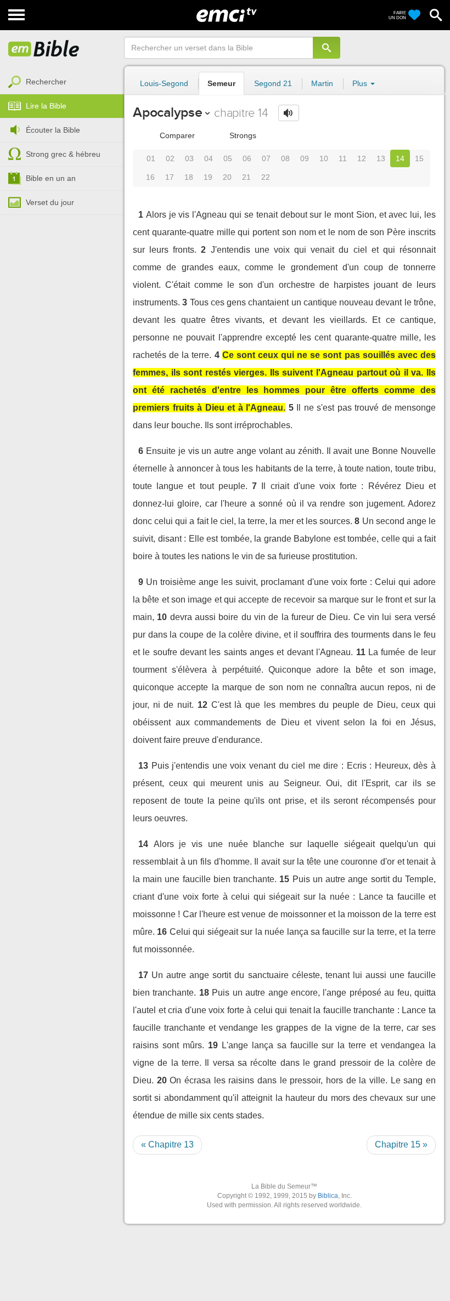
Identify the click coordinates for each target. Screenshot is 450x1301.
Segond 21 (273, 83)
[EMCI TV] (226, 13)
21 (246, 177)
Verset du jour (50, 202)
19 (208, 177)
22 (265, 177)
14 (400, 158)
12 (361, 158)
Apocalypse (168, 112)
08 (285, 158)
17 (169, 177)
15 (419, 158)
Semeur (221, 83)
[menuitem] (62, 82)
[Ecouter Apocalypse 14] (288, 113)
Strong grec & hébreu (63, 154)
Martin (322, 83)
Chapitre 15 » (401, 1144)
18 (188, 177)
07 (266, 158)
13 (380, 158)
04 (208, 158)
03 (189, 158)
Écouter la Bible (53, 130)
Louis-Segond (164, 83)
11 (343, 158)
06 (247, 158)
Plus (360, 83)
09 (304, 158)
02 (170, 158)
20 (227, 177)
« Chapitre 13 (167, 1144)
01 (151, 158)
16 (150, 177)
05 (227, 158)
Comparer (176, 135)
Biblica (328, 1196)
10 (323, 158)
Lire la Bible (46, 105)
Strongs (241, 135)
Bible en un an (51, 178)
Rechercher (46, 81)
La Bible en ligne (44, 49)
